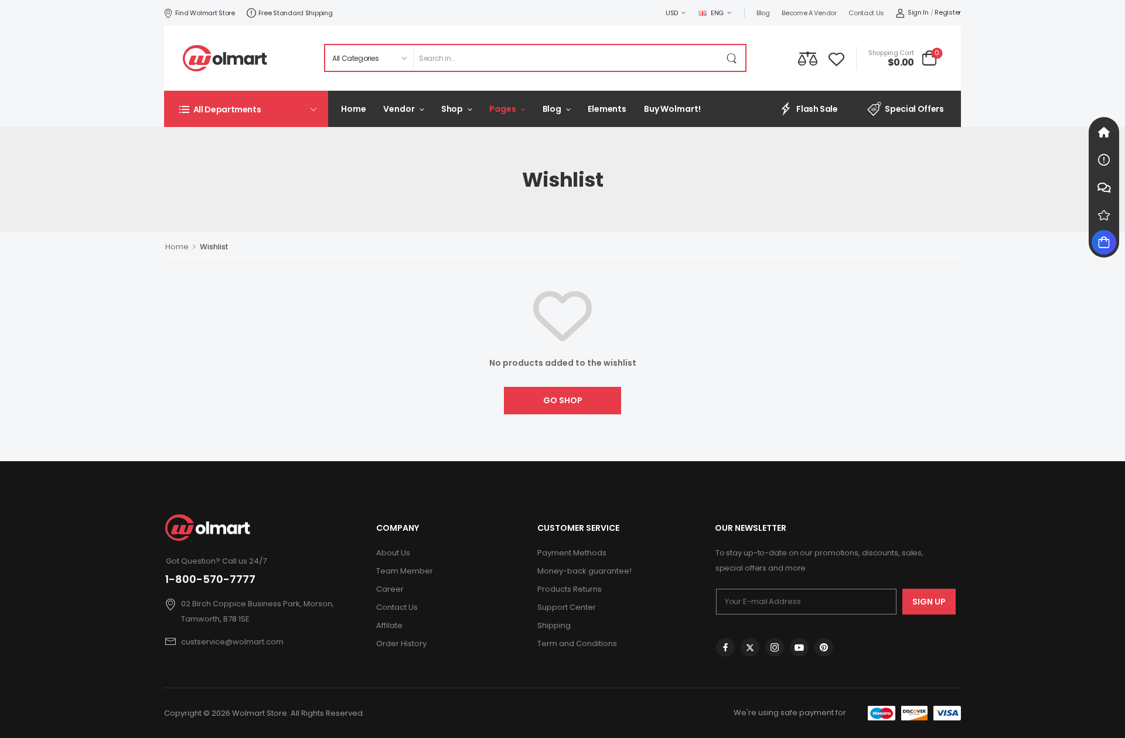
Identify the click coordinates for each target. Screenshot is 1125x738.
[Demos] (1104, 132)
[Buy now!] (1104, 242)
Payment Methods (571, 552)
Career (390, 589)
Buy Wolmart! (672, 109)
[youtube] (799, 647)
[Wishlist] (836, 58)
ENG (717, 13)
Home (353, 109)
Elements (607, 109)
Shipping (554, 625)
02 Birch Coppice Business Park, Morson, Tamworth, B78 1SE (257, 611)
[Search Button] (733, 58)
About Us (393, 552)
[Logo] (225, 58)
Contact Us (866, 12)
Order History (401, 643)
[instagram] (774, 647)
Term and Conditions (577, 643)
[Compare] (807, 58)
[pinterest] (823, 647)
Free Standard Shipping (295, 13)
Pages (502, 109)
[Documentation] (1104, 159)
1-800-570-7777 (210, 579)
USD (672, 13)
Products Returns (569, 589)
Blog (763, 12)
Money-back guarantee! (584, 570)
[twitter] (750, 647)
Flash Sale (817, 109)
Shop (452, 109)
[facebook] (725, 647)
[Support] (1104, 187)
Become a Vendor (809, 12)
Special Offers (914, 109)
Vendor (398, 109)
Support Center (566, 607)
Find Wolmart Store (205, 13)
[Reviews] (1104, 214)
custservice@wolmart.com (232, 641)
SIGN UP (929, 601)
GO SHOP (562, 400)
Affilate (389, 625)
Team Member (404, 570)
